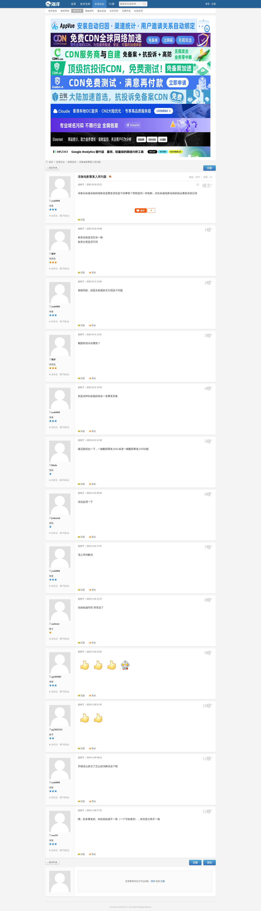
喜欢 (94, 272)
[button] (145, 210)
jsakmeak (55, 518)
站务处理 (138, 11)
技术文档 (85, 4)
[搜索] (145, 3)
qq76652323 (56, 729)
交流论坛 (99, 4)
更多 (198, 184)
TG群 (112, 4)
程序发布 (52, 11)
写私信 (66, 216)
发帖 (209, 862)
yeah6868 (55, 201)
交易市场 (126, 11)
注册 (213, 4)
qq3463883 (56, 677)
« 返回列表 (52, 167)
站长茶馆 (114, 11)
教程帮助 (65, 11)
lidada (54, 465)
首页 (73, 4)
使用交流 (77, 11)
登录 (207, 4)
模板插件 (89, 11)
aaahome (55, 624)
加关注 (54, 216)
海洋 (53, 254)
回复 (209, 168)
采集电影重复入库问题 (89, 162)
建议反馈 (101, 11)
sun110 (54, 835)
